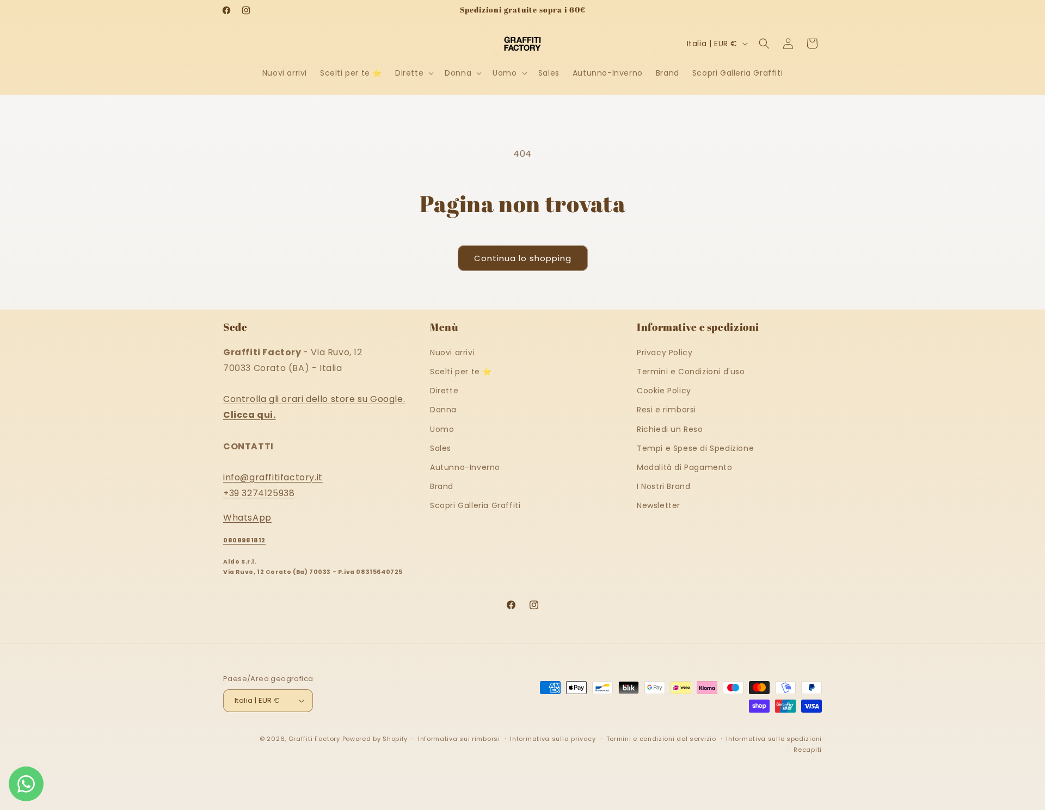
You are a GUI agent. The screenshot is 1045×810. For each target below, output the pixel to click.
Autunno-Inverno (465, 466)
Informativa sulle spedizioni (774, 738)
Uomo (442, 428)
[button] (413, 72)
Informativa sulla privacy (553, 738)
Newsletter (658, 504)
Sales (440, 447)
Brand (441, 485)
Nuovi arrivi (452, 352)
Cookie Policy (664, 390)
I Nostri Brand (663, 485)
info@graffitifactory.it (273, 477)
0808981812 (244, 540)
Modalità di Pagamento (685, 466)
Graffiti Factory (314, 738)
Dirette (444, 390)
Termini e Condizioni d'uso (691, 371)
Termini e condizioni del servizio (661, 738)
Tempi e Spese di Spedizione (695, 447)
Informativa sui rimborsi (459, 738)
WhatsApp (247, 517)
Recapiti (808, 749)
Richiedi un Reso (670, 428)
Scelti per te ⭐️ (461, 371)
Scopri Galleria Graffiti (475, 504)
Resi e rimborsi (666, 409)
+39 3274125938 (258, 492)
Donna (443, 409)
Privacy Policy (664, 352)
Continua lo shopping (522, 258)
